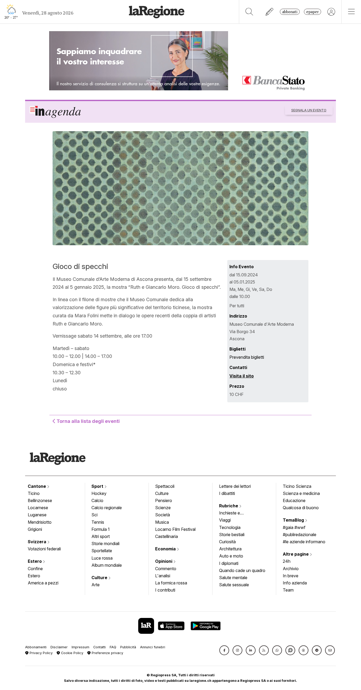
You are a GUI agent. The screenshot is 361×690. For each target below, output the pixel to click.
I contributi (165, 590)
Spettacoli (164, 486)
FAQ (113, 647)
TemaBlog (294, 520)
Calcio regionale (106, 507)
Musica (162, 522)
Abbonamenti (36, 647)
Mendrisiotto (40, 522)
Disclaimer (59, 647)
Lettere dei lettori (235, 486)
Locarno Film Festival (175, 529)
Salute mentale (233, 577)
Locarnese (38, 507)
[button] (224, 650)
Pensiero (163, 500)
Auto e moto (231, 556)
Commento (165, 568)
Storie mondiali (105, 543)
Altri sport (100, 536)
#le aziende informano (304, 541)
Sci (94, 514)
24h (286, 561)
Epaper (312, 11)
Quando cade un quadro (242, 570)
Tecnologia (229, 527)
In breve (290, 575)
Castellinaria (166, 536)
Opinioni (164, 561)
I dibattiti (227, 493)
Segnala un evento (308, 110)
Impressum (80, 647)
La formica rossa (171, 582)
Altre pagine (296, 554)
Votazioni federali (44, 548)
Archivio (291, 568)
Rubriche (229, 505)
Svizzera (37, 541)
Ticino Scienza (297, 486)
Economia (166, 548)
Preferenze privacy (107, 653)
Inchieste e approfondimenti (234, 513)
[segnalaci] (270, 11)
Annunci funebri (152, 647)
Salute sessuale (234, 584)
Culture (99, 577)
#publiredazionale (299, 534)
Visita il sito (241, 376)
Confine (35, 568)
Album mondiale (106, 565)
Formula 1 (100, 529)
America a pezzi (43, 582)
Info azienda (295, 582)
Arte (95, 584)
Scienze (163, 507)
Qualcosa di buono (301, 507)
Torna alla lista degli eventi (87, 421)
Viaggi (225, 520)
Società (162, 514)
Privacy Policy (41, 653)
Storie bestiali (231, 534)
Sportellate (101, 550)
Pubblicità (128, 647)
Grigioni (35, 529)
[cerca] (249, 11)
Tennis (97, 522)
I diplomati (228, 563)
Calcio (97, 500)
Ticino (34, 493)
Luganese (37, 514)
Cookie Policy (71, 653)
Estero (35, 561)
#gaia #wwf (294, 527)
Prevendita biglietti (246, 357)
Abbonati (289, 11)
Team (288, 590)
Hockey (99, 493)
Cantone (37, 486)
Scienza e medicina (301, 493)
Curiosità (227, 541)
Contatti (99, 647)
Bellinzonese (40, 500)
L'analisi (162, 575)
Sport (97, 486)
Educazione (294, 500)
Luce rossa (102, 558)
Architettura (230, 548)
